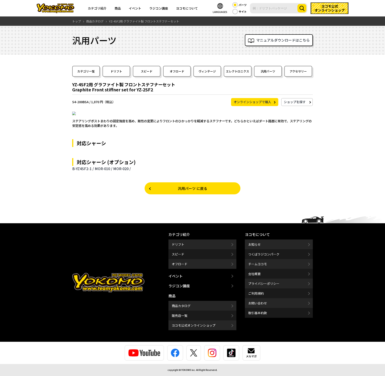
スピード (146, 71)
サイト (243, 11)
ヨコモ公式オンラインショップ (193, 325)
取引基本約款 (257, 313)
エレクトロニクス (237, 71)
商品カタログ (181, 306)
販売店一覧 (179, 315)
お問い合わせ (257, 303)
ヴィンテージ (207, 71)
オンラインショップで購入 (252, 102)
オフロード (177, 71)
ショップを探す (295, 102)
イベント (135, 8)
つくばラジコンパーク (263, 254)
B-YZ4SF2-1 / (83, 168)
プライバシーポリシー (263, 283)
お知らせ (254, 244)
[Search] (301, 8)
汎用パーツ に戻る (192, 188)
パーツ (243, 5)
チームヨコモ (257, 264)
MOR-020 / (122, 168)
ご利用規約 (256, 293)
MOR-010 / (103, 168)
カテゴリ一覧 (86, 71)
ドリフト (116, 71)
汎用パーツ (268, 71)
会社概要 (254, 273)
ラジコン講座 (158, 8)
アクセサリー (298, 71)
